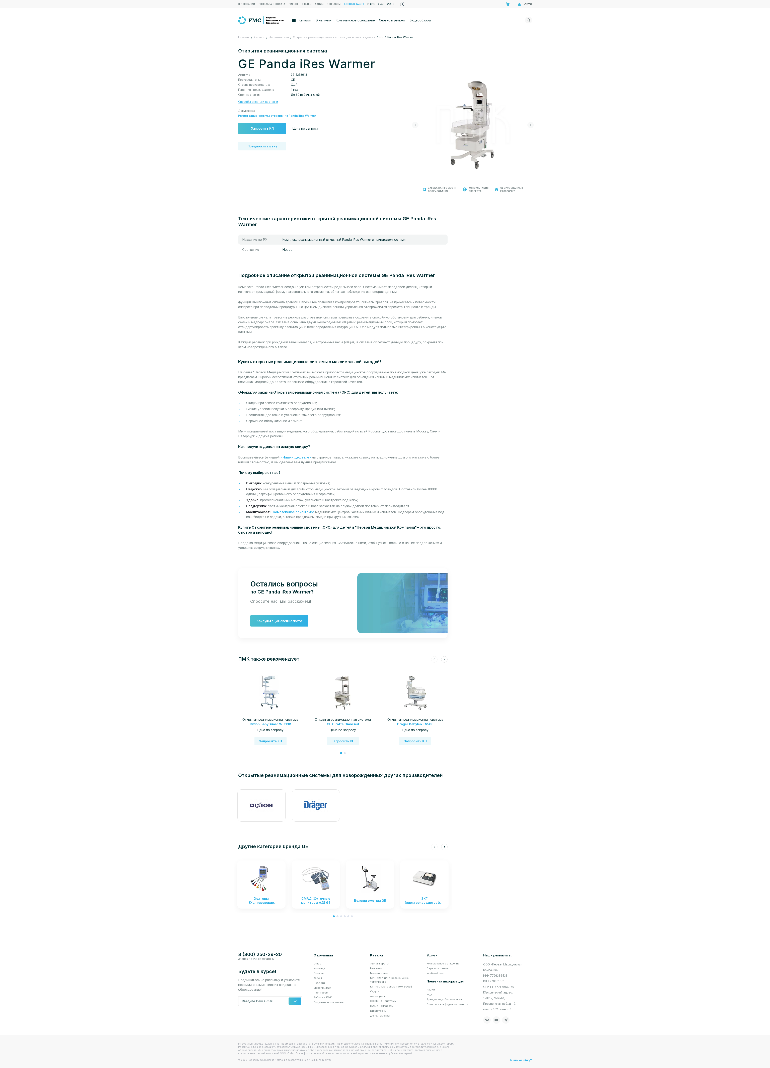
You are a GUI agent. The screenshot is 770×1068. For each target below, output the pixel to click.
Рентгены (376, 968)
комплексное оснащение (293, 512)
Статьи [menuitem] (306, 4)
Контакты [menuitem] (333, 4)
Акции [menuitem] (319, 4)
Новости (319, 982)
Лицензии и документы (329, 1002)
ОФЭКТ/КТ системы (383, 1001)
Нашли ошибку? (520, 1060)
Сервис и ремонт (392, 20)
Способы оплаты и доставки (258, 101)
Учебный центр (436, 973)
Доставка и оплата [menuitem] (271, 4)
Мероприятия (322, 987)
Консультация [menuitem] (354, 4)
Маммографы (379, 973)
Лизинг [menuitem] (293, 4)
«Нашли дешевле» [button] (296, 457)
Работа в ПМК (323, 997)
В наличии (323, 20)
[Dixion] (261, 805)
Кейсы (318, 977)
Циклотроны (378, 1010)
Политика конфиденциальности (447, 1004)
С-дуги (374, 991)
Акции (431, 989)
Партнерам (321, 992)
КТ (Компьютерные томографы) (391, 986)
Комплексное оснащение (355, 20)
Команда (319, 968)
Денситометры (380, 1015)
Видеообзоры (420, 20)
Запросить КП (262, 128)
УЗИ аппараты (379, 963)
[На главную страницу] (261, 20)
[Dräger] (316, 805)
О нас (317, 963)
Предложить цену (262, 146)
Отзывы (319, 973)
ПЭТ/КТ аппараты (381, 1005)
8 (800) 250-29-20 (381, 4)
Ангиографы (378, 996)
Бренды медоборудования (444, 999)
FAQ (429, 994)
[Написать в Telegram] (402, 3)
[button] (415, 125)
